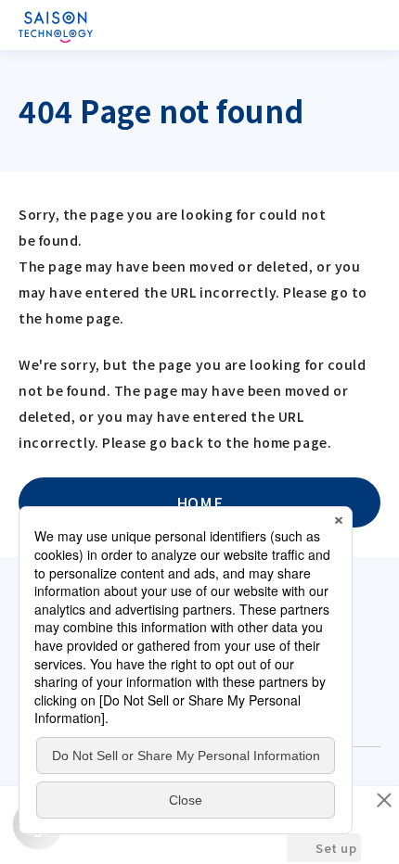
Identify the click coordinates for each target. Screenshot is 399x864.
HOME (199, 502)
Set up (335, 848)
